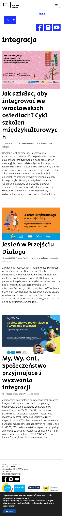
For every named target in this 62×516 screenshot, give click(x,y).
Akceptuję (10, 511)
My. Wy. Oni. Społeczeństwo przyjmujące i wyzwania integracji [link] (24, 373)
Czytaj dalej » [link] (48, 194)
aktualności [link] (43, 143)
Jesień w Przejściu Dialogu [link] (28, 248)
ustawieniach (9, 506)
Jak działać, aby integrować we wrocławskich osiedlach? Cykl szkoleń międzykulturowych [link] (29, 115)
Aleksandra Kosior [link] (29, 143)
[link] (10, 5)
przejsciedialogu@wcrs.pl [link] (12, 474)
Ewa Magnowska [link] (29, 258)
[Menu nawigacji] (56, 5)
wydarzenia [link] (6, 262)
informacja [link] (53, 258)
